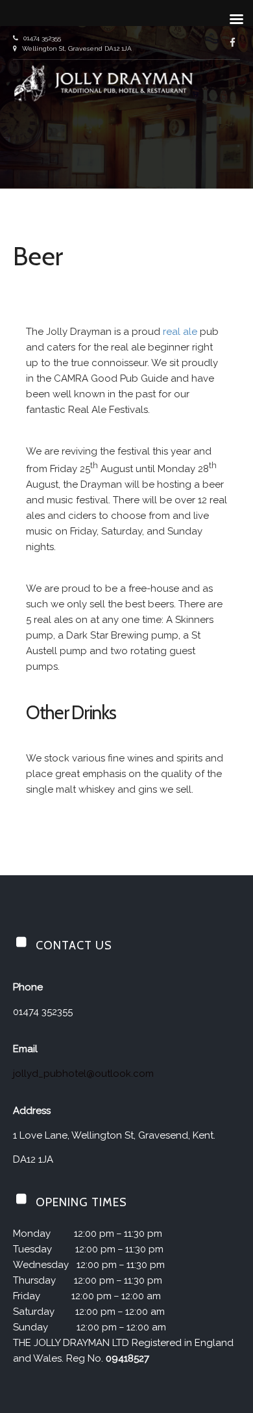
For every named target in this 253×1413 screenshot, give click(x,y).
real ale (180, 331)
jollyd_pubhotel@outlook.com (83, 1073)
